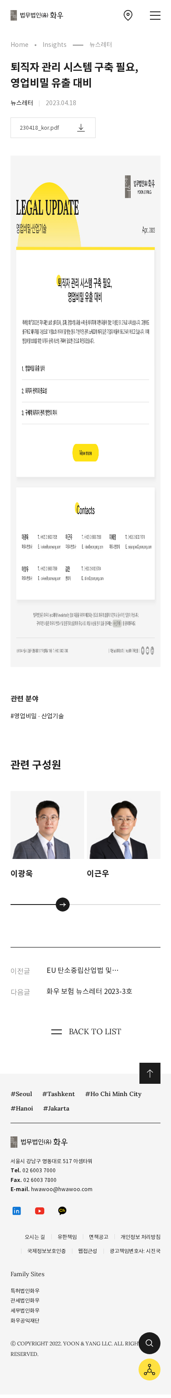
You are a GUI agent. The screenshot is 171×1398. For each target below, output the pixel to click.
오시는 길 (35, 1237)
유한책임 (67, 1237)
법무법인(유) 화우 (37, 15)
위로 (149, 1073)
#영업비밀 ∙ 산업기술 (37, 716)
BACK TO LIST (95, 1031)
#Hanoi (22, 1108)
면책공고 (98, 1237)
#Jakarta (56, 1108)
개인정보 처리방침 (140, 1237)
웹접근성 (87, 1251)
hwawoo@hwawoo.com (62, 1189)
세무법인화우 (25, 1310)
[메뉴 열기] (155, 15)
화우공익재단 (25, 1320)
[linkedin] (17, 1211)
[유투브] (39, 1211)
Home (19, 45)
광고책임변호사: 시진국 (135, 1251)
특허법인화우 (25, 1291)
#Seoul (21, 1094)
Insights (55, 45)
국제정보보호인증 (46, 1251)
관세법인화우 (25, 1300)
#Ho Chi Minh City (113, 1094)
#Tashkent (58, 1094)
